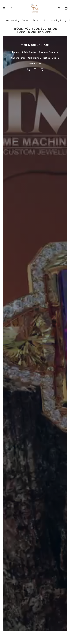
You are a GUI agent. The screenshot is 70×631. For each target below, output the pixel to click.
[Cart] (66, 8)
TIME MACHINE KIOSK (35, 45)
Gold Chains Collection (38, 58)
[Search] (10, 8)
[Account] (35, 69)
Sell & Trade (35, 63)
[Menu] (3, 8)
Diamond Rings (17, 58)
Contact (26, 20)
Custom (56, 58)
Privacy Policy (40, 20)
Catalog (15, 20)
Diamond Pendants (48, 52)
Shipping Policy (58, 20)
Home (5, 20)
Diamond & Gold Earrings (24, 52)
